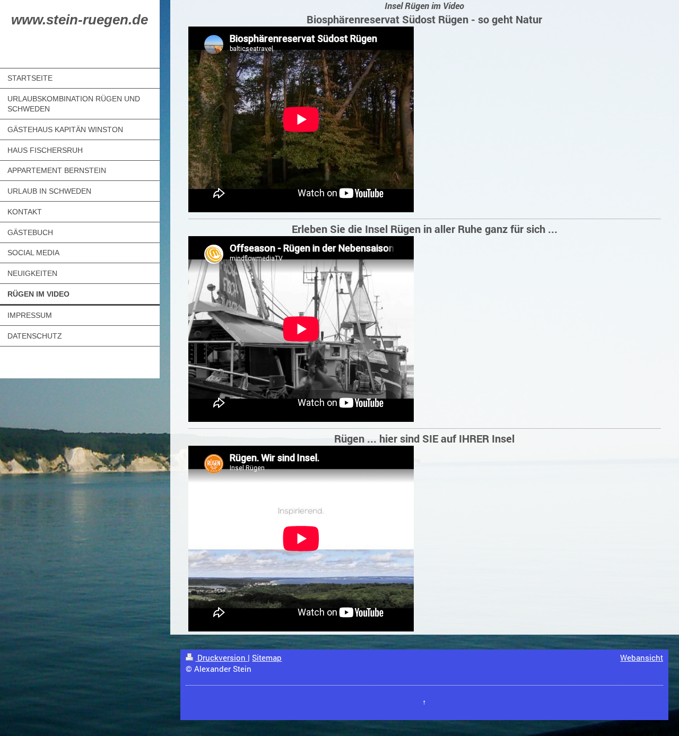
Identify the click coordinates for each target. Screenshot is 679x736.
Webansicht (641, 657)
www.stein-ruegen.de (79, 20)
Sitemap (267, 657)
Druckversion (221, 657)
